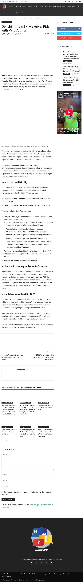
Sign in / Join (24, 1)
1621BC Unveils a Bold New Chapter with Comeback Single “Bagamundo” (43, 357)
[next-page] (6, 440)
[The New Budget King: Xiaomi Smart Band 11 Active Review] (59, 79)
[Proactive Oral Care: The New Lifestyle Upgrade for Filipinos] (9, 422)
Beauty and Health (59, 6)
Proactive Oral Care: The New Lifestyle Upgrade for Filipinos (9, 432)
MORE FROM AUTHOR (31, 387)
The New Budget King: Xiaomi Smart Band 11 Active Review (71, 80)
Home (3, 19)
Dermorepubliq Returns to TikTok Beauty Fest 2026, (45, 407)
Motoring (48, 6)
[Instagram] (69, 1)
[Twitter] (76, 1)
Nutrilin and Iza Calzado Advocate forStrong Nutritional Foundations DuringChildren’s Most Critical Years (27, 409)
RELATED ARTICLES (10, 387)
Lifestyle (29, 6)
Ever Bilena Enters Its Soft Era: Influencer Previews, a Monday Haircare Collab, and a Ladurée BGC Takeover (9, 409)
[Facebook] (65, 1)
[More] (23, 39)
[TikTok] (72, 1)
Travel (41, 6)
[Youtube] (79, 1)
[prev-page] (3, 440)
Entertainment (20, 6)
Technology (71, 6)
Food (36, 6)
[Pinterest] (13, 39)
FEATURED (66, 74)
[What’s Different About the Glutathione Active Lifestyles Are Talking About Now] (46, 422)
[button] (78, 6)
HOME (11, 6)
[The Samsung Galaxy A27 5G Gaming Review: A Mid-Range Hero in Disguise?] (59, 68)
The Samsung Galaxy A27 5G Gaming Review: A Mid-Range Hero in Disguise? (72, 69)
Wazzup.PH (6, 34)
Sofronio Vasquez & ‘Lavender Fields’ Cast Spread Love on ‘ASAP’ (12, 357)
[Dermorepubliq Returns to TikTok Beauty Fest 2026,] (46, 398)
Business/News (21, 13)
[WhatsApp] (18, 39)
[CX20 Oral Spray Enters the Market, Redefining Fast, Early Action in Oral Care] (28, 422)
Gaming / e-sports (8, 13)
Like (78, 29)
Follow (77, 33)
